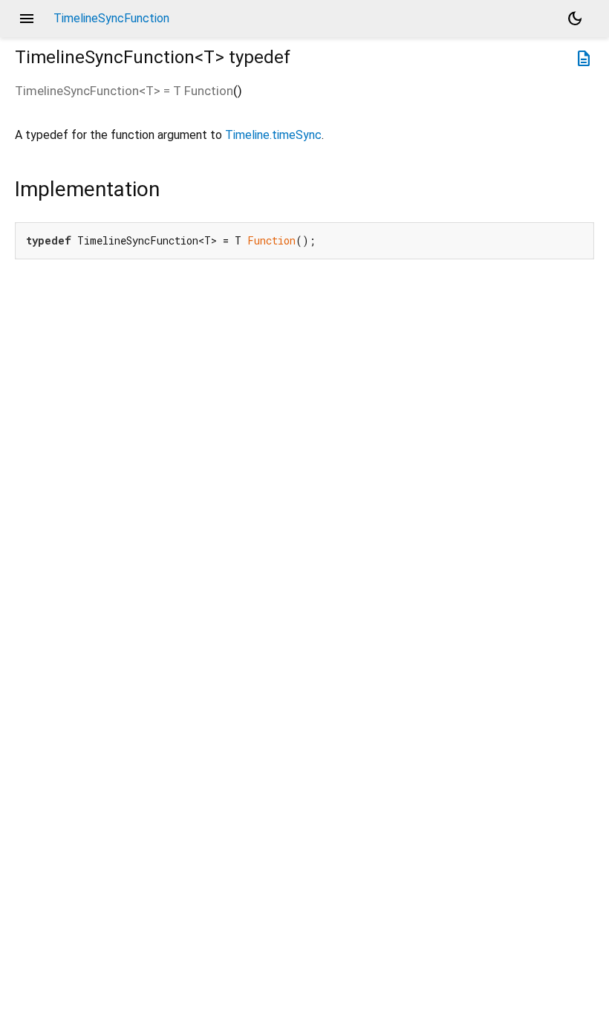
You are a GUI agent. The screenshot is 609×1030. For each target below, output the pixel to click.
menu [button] (27, 18)
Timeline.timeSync (273, 135)
